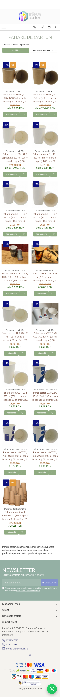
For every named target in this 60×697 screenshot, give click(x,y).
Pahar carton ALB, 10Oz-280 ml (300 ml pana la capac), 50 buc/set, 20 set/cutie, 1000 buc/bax (15, 396)
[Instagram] (30, 654)
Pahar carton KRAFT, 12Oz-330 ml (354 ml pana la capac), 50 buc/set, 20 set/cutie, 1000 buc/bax (15, 516)
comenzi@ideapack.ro (17, 648)
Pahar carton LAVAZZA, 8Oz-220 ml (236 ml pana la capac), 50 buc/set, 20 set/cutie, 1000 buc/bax (45, 396)
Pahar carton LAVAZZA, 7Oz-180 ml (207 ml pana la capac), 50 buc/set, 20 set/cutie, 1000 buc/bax (15, 456)
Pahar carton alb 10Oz (45, 151)
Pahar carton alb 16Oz (45, 211)
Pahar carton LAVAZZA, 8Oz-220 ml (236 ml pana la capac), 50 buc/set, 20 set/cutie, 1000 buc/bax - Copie (45, 456)
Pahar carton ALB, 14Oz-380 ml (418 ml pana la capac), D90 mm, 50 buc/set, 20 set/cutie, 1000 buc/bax (45, 158)
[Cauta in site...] (56, 27)
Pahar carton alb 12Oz (15, 211)
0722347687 (12, 640)
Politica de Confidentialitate (28, 591)
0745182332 (12, 644)
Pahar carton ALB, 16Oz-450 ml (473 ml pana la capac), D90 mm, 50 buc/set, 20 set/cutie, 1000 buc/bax (45, 218)
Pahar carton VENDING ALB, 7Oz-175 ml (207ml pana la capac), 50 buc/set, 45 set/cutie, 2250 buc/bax (45, 337)
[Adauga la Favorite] (23, 114)
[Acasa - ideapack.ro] (30, 16)
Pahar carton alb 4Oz (15, 91)
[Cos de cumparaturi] (49, 27)
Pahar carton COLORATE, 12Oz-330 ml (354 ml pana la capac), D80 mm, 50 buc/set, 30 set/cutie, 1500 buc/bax (15, 277)
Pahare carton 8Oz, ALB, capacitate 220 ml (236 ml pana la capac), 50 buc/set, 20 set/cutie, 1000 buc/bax (15, 158)
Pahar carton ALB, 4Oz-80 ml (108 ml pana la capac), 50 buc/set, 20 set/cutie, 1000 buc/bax (15, 337)
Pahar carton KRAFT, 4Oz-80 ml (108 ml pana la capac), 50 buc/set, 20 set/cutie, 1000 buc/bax (15, 98)
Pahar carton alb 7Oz (45, 330)
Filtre (17, 50)
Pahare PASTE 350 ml (45, 270)
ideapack (32, 688)
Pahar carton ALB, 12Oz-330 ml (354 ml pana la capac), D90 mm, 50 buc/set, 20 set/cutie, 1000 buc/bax (15, 218)
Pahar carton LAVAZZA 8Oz (45, 390)
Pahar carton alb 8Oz (45, 91)
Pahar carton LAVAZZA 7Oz (15, 449)
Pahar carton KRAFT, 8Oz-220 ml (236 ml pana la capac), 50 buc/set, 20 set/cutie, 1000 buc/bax (45, 98)
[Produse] (4, 28)
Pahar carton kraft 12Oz (15, 509)
